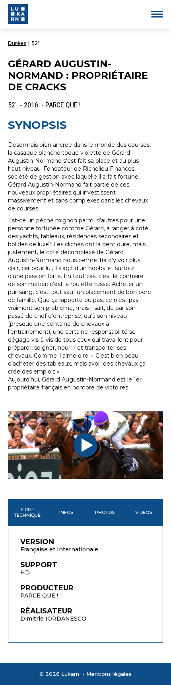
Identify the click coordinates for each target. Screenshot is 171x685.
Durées (17, 43)
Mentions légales (109, 674)
